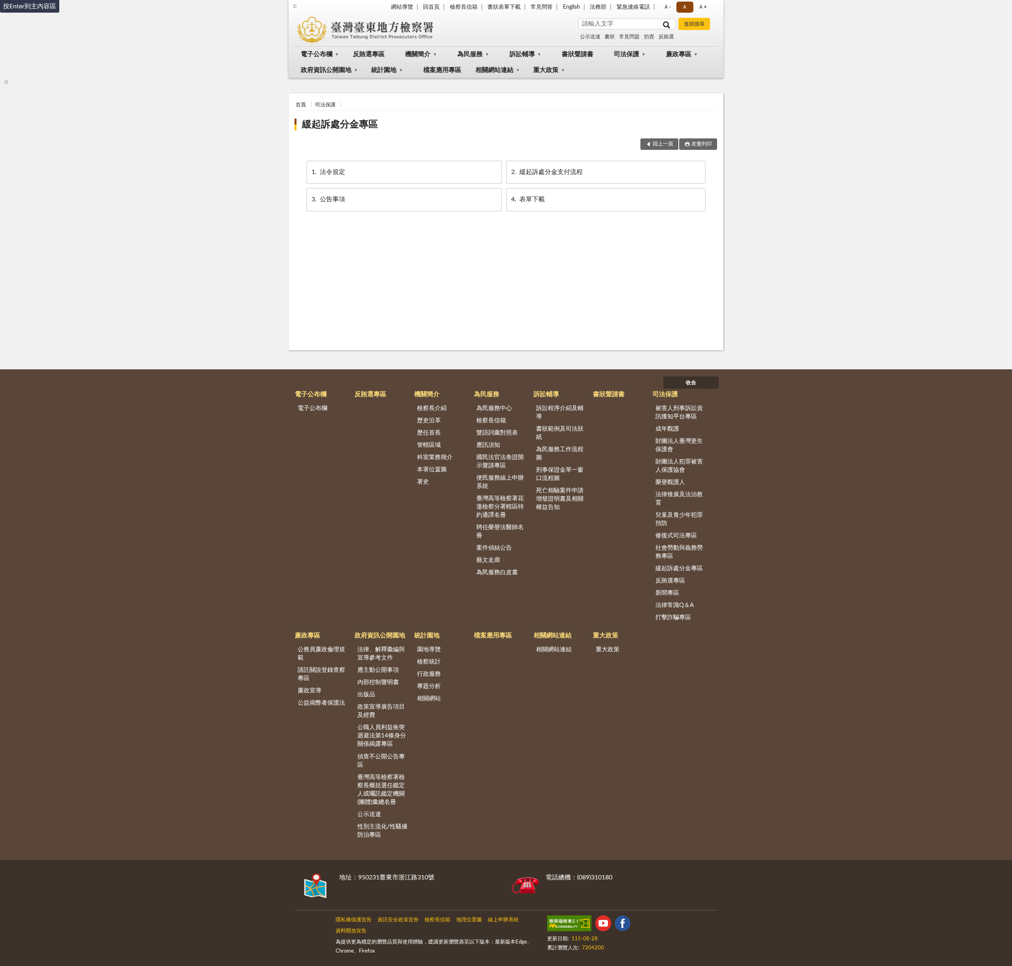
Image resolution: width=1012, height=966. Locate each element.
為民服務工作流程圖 (559, 453)
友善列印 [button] (701, 144)
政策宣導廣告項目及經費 (381, 711)
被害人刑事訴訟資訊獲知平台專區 (679, 412)
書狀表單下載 (504, 7)
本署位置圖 (432, 470)
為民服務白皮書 (497, 572)
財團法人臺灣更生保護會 (679, 445)
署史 (423, 482)
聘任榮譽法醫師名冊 (500, 531)
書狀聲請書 (577, 54)
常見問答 (542, 7)
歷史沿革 (429, 420)
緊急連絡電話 (633, 7)
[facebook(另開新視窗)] (623, 924)
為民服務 (470, 54)
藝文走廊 (488, 560)
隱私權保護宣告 (354, 920)
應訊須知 (488, 445)
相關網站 (429, 698)
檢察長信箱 (464, 7)
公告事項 (328, 199)
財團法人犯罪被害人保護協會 (679, 466)
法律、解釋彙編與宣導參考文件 (381, 654)
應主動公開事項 (378, 670)
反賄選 (666, 37)
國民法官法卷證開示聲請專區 (500, 461)
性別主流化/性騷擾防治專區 (382, 831)
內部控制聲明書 (378, 682)
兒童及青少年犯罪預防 (679, 519)
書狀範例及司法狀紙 (559, 433)
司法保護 (626, 54)
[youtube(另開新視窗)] (603, 924)
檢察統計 (429, 662)
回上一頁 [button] (663, 144)
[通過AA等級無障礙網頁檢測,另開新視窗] (569, 924)
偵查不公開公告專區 (381, 761)
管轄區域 (429, 445)
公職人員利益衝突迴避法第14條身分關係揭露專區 (381, 735)
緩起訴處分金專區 (340, 124)
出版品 (366, 695)
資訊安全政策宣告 (398, 920)
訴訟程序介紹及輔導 (559, 412)
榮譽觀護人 (670, 482)
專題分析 (429, 686)
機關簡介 (417, 54)
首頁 (301, 105)
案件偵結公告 (494, 548)
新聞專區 (667, 593)
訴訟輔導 (522, 54)
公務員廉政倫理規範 (321, 654)
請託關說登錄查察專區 (321, 674)
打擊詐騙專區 (673, 617)
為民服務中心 (494, 408)
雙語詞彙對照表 (497, 433)
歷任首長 (429, 433)
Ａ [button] (684, 7)
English (571, 7)
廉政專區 (678, 54)
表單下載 (528, 199)
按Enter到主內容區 (29, 6)
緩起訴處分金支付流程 (547, 172)
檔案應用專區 (442, 70)
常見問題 (629, 37)
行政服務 (429, 674)
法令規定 (328, 172)
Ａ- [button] (667, 7)
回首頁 (431, 7)
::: (294, 6)
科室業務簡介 (435, 457)
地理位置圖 (469, 920)
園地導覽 (429, 649)
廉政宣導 (309, 691)
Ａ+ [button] (702, 7)
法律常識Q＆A (674, 605)
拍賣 (649, 37)
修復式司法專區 (676, 536)
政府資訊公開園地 (326, 70)
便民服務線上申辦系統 (500, 482)
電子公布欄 (316, 54)
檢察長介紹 (432, 408)
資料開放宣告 (351, 931)
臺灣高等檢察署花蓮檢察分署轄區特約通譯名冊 (500, 506)
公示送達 (590, 37)
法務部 (598, 7)
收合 (691, 383)
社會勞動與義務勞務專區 (679, 552)
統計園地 (383, 70)
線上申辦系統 (503, 920)
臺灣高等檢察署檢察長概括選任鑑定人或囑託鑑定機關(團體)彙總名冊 (381, 789)
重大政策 (546, 70)
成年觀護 (667, 429)
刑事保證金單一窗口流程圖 (559, 474)
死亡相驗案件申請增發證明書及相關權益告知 (559, 499)
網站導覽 (402, 7)
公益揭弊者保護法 (321, 703)
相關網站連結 (495, 70)
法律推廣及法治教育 (679, 499)
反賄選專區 (369, 54)
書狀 (609, 37)
